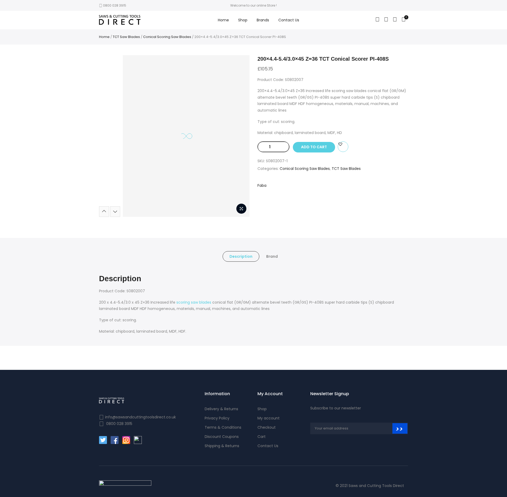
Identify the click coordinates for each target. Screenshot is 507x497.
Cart (261, 436)
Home (223, 20)
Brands (263, 20)
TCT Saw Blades (126, 36)
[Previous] (104, 211)
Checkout (266, 427)
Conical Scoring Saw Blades (167, 36)
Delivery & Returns (221, 409)
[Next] (115, 211)
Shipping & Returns (222, 445)
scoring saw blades (193, 302)
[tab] (241, 256)
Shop (242, 20)
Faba (261, 185)
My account (268, 418)
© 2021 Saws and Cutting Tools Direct (370, 485)
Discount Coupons (222, 436)
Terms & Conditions (223, 427)
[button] (340, 144)
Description (240, 256)
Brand (272, 256)
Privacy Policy (217, 418)
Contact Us (288, 20)
